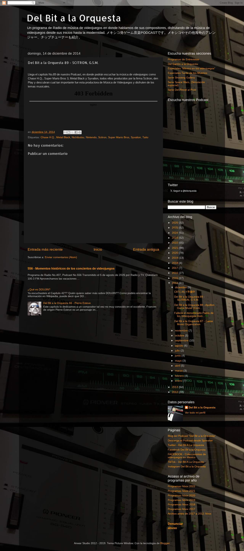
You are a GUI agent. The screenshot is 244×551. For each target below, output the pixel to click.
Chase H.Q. (48, 137)
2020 (175, 252)
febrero (180, 375)
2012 (175, 392)
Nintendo (91, 137)
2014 (175, 283)
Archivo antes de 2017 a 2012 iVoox (189, 513)
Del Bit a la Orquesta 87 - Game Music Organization (193, 323)
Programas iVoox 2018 (181, 504)
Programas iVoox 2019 (181, 500)
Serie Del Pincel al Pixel (182, 89)
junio (178, 355)
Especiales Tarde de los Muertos (187, 73)
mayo (178, 360)
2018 (175, 263)
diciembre (181, 287)
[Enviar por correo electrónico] (65, 132)
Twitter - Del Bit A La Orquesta (186, 445)
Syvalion (136, 137)
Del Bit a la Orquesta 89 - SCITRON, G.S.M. (189, 298)
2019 (175, 257)
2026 (175, 222)
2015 (175, 278)
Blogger (164, 543)
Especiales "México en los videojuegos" (191, 68)
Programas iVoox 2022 (181, 486)
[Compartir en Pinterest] (80, 132)
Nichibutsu (78, 137)
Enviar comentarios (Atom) (61, 257)
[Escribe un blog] (69, 132)
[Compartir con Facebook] (76, 132)
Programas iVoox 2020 (181, 495)
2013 (175, 387)
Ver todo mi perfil (195, 412)
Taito (145, 137)
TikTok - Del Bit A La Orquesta (186, 462)
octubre (180, 335)
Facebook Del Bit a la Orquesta (186, 449)
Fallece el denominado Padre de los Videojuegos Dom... (194, 315)
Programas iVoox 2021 (181, 491)
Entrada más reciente (45, 249)
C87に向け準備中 (184, 291)
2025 (175, 227)
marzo (179, 370)
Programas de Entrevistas (183, 59)
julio (178, 350)
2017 (175, 268)
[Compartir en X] (72, 132)
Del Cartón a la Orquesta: (183, 64)
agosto (179, 345)
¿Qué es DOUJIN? (39, 289)
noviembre (182, 330)
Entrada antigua (146, 249)
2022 (175, 242)
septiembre (182, 340)
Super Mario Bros (118, 137)
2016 (175, 272)
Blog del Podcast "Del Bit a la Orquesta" (192, 436)
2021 (175, 247)
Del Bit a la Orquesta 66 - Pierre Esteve (67, 303)
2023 (175, 237)
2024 (175, 232)
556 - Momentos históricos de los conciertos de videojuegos (71, 268)
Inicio (98, 249)
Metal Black (63, 137)
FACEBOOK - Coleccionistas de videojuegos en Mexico (187, 456)
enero (179, 380)
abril (178, 365)
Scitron (102, 137)
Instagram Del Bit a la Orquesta (187, 466)
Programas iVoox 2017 (181, 509)
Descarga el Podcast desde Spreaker (190, 440)
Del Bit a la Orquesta (74, 18)
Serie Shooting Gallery (181, 77)
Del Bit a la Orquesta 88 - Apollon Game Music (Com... (194, 306)
